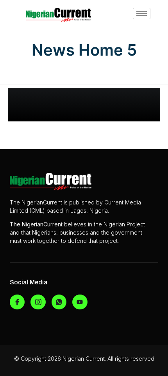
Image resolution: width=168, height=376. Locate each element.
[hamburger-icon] (141, 13)
